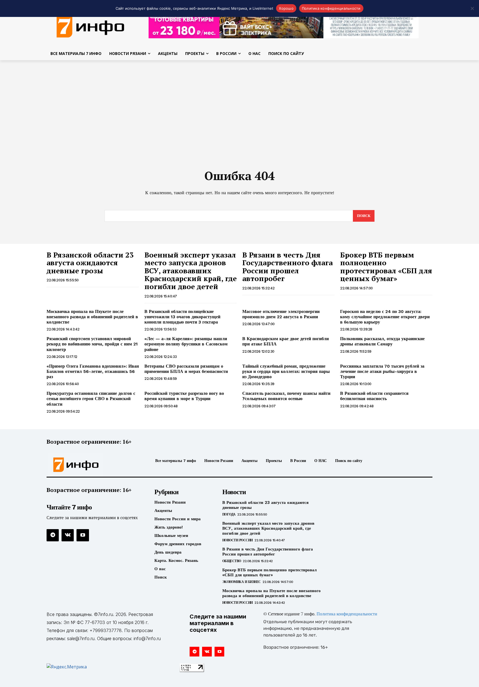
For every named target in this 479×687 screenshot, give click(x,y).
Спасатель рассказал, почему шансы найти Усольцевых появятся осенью (286, 396)
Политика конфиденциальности (347, 614)
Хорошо (286, 8)
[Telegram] (53, 535)
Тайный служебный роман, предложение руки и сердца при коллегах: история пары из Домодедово (286, 371)
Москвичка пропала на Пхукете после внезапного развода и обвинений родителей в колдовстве (92, 317)
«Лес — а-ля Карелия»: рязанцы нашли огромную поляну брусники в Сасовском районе (186, 344)
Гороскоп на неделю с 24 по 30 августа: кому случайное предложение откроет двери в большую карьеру (385, 317)
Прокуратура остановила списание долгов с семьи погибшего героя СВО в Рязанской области (91, 398)
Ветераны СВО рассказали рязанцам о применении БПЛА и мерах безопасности (186, 368)
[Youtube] (83, 535)
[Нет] (472, 8)
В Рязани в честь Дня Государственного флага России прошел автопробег (287, 266)
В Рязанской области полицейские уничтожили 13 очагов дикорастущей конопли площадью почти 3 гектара (182, 317)
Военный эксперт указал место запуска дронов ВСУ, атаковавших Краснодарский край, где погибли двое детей (190, 270)
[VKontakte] (68, 535)
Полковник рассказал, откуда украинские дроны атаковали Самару (382, 341)
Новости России (237, 540)
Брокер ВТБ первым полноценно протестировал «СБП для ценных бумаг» (386, 266)
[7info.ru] (91, 26)
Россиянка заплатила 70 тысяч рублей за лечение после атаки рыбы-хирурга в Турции (382, 371)
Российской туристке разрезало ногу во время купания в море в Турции (184, 396)
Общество (231, 561)
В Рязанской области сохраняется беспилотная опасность (374, 396)
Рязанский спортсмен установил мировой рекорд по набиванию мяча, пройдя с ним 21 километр (92, 344)
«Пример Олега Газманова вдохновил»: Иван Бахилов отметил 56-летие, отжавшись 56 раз (93, 371)
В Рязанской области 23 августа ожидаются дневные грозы (90, 262)
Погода (229, 514)
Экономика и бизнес (241, 582)
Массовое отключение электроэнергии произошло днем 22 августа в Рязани (281, 314)
